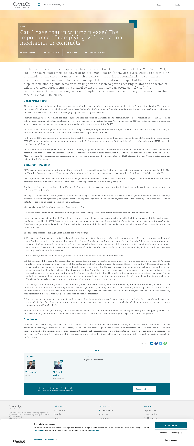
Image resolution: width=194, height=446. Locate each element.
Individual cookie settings (44, 439)
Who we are (59, 410)
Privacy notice (150, 414)
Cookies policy (150, 418)
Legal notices (150, 410)
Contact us (104, 418)
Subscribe (103, 414)
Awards (57, 414)
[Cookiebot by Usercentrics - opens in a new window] (19, 441)
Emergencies (107, 410)
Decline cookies (171, 440)
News (56, 418)
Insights (22, 26)
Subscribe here (143, 389)
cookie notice (39, 430)
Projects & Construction (93, 360)
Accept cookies (171, 425)
